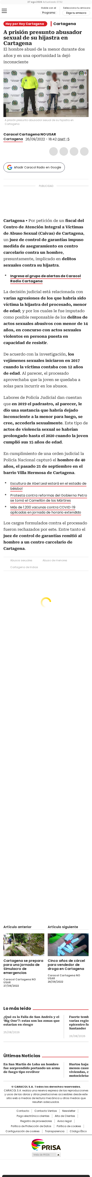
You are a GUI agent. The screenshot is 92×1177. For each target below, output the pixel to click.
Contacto (22, 1111)
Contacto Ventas (45, 1111)
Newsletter (68, 1111)
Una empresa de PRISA (46, 1144)
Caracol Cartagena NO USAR (29, 134)
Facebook (53, 151)
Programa (48, 12)
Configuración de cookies (23, 1131)
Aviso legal (64, 1121)
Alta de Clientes (65, 1116)
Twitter (63, 151)
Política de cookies (69, 1126)
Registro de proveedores (36, 1121)
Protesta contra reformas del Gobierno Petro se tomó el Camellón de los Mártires (48, 498)
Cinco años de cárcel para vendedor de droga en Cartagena (66, 964)
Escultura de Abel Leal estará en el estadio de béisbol (48, 486)
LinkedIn (74, 151)
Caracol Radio (21, 11)
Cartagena (64, 23)
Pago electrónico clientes (33, 1116)
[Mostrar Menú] (4, 11)
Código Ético (78, 1131)
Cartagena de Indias (24, 567)
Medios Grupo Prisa (46, 1154)
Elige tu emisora (76, 13)
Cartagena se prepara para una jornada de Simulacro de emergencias (23, 966)
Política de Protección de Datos (31, 1126)
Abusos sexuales (21, 560)
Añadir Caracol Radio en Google (37, 167)
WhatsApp (84, 151)
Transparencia (54, 1131)
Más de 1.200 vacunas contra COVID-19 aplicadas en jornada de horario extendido (45, 510)
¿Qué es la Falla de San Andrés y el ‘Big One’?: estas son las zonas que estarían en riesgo (31, 1020)
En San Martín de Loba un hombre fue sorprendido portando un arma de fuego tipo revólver (31, 1068)
